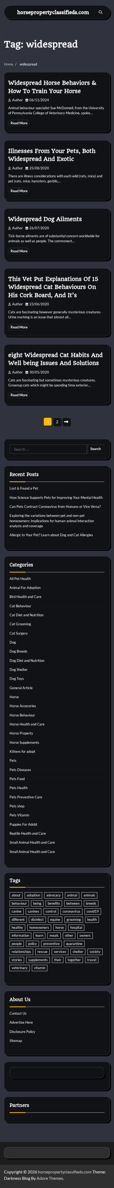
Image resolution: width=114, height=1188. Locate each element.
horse (59, 927)
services (60, 951)
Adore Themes (50, 1178)
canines (33, 911)
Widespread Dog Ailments (45, 219)
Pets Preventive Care (26, 797)
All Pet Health (20, 579)
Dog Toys (17, 678)
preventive (51, 943)
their (57, 960)
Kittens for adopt (22, 751)
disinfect (37, 919)
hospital (76, 927)
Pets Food (17, 779)
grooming (74, 919)
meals (54, 935)
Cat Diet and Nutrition (26, 615)
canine (16, 911)
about (16, 895)
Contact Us (18, 1013)
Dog (13, 642)
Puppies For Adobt (23, 824)
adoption (33, 895)
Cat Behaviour (20, 606)
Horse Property (21, 733)
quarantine (74, 943)
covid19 (93, 911)
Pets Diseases (20, 770)
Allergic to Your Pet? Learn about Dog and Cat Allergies (51, 535)
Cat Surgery (19, 633)
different (18, 919)
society (95, 951)
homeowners (39, 927)
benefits (54, 903)
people (17, 943)
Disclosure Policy (22, 1031)
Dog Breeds (18, 651)
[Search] (100, 12)
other (69, 935)
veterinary (20, 968)
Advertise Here (21, 1022)
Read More (19, 123)
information (20, 935)
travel (91, 960)
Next (66, 422)
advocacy (53, 895)
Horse (14, 697)
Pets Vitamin (19, 815)
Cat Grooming (20, 624)
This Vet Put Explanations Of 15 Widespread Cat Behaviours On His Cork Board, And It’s (53, 287)
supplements (38, 960)
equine (55, 919)
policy (32, 943)
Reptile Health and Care (28, 833)
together (74, 960)
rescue (42, 951)
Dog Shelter (19, 669)
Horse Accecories (23, 706)
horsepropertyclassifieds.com (53, 12)
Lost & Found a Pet (24, 488)
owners (85, 935)
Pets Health (19, 788)
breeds (91, 903)
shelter (78, 951)
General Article (21, 688)
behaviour (19, 903)
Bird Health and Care (25, 597)
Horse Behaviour (22, 715)
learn (39, 935)
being (37, 903)
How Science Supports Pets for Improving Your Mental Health (56, 497)
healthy (17, 927)
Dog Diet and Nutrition (27, 660)
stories (17, 960)
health (92, 919)
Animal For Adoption (25, 588)
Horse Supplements (24, 742)
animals (89, 895)
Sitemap (16, 1041)
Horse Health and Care (27, 724)
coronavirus (71, 911)
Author (17, 100)
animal (72, 895)
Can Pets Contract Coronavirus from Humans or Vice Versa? (55, 506)
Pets (13, 760)
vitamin (39, 968)
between (73, 903)
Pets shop (17, 806)
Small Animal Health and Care (32, 842)
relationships (21, 951)
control (51, 911)
